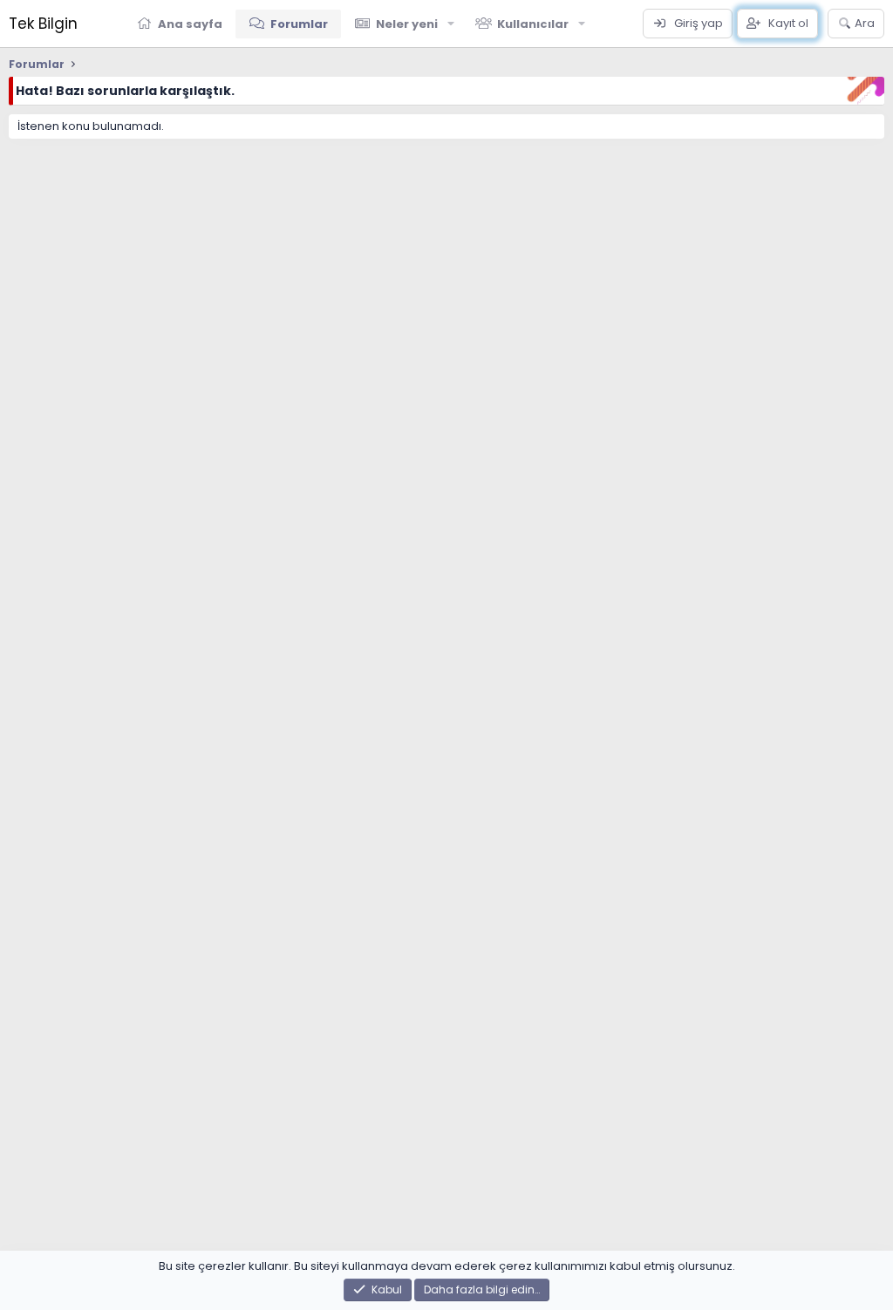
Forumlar (299, 24)
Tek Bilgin (43, 23)
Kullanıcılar (533, 24)
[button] (451, 24)
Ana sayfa (190, 24)
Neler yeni (407, 24)
